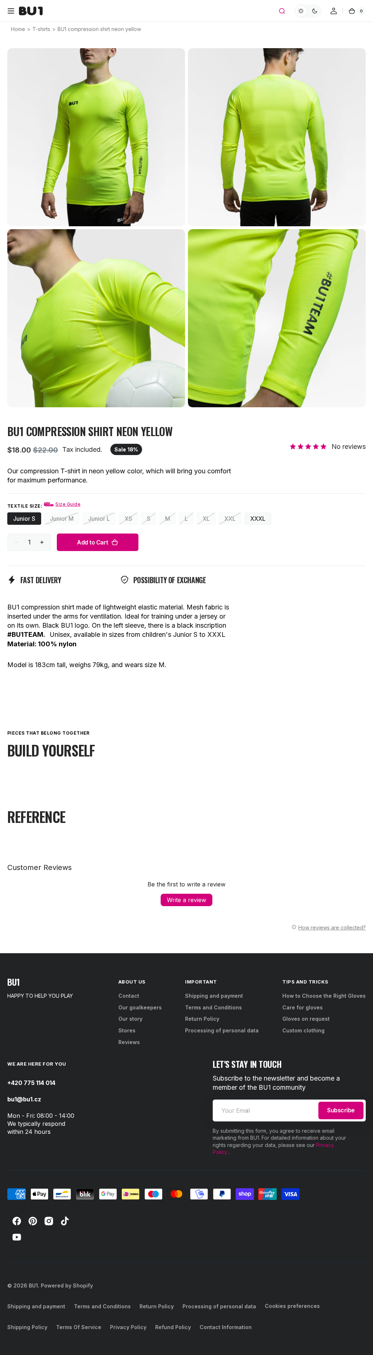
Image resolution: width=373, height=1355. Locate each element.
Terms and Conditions (213, 1007)
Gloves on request (306, 1019)
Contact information (226, 1327)
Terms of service (78, 1327)
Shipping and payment (214, 996)
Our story (130, 1019)
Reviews (129, 1042)
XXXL (260, 520)
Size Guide (68, 504)
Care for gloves (302, 1007)
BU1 (33, 1285)
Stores (127, 1030)
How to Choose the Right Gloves (324, 996)
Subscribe (341, 1110)
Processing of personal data (222, 1030)
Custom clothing (303, 1030)
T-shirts (41, 29)
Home (18, 29)
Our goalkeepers (140, 1007)
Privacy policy (128, 1327)
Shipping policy (27, 1327)
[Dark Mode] (307, 11)
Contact (128, 996)
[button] (11, 11)
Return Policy (202, 1019)
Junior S (27, 520)
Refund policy (173, 1327)
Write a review (186, 900)
